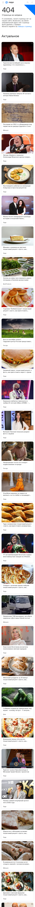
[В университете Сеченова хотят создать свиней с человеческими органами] (17, 855)
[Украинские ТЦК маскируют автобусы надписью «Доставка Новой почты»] (17, 609)
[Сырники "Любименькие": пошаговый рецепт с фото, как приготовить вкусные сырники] (17, 302)
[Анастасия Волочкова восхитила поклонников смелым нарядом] (17, 640)
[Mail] (6, 2)
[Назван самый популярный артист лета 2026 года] (17, 794)
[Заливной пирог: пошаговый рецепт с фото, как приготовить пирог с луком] (17, 363)
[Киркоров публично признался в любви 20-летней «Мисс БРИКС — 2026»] (17, 394)
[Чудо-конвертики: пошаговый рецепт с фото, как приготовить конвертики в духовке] (17, 517)
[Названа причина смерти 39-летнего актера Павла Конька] (17, 87)
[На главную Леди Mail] (11, 2)
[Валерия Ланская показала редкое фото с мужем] (17, 425)
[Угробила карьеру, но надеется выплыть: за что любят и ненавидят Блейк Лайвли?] (17, 486)
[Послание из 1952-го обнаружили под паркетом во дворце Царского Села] (17, 117)
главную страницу (25, 26)
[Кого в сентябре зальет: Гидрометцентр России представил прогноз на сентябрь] (17, 333)
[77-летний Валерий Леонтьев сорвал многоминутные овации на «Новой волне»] (17, 548)
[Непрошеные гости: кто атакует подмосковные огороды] (17, 456)
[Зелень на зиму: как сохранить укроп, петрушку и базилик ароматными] (17, 271)
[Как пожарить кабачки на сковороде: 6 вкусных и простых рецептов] (17, 179)
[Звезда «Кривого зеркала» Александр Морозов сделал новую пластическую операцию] (17, 148)
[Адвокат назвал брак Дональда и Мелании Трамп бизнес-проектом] (17, 763)
